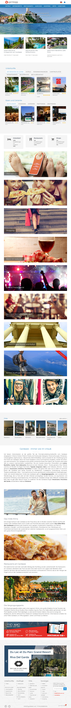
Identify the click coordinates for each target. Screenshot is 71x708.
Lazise (31, 693)
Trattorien (41, 104)
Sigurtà (36, 610)
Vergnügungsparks (21, 687)
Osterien (31, 104)
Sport (19, 698)
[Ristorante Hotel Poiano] (59, 113)
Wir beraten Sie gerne (15, 72)
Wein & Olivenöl (21, 691)
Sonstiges (61, 6)
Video (43, 691)
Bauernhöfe (24, 74)
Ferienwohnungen (40, 72)
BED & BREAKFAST (37, 74)
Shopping (47, 6)
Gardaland (7, 610)
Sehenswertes (21, 693)
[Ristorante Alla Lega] (12, 113)
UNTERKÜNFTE (17, 6)
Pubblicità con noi (59, 693)
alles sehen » (63, 418)
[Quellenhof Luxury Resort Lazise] (43, 84)
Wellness (20, 689)
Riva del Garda (33, 689)
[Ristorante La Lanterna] (28, 113)
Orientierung (45, 697)
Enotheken (51, 104)
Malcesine (32, 698)
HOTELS (28, 72)
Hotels (7, 6)
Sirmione (32, 691)
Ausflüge (38, 6)
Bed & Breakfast (9, 695)
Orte (54, 6)
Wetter (43, 683)
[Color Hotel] (12, 84)
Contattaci (57, 695)
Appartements (12, 74)
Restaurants (28, 6)
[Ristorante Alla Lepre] (43, 113)
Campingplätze (55, 72)
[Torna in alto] (66, 703)
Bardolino (32, 683)
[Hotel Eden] (59, 84)
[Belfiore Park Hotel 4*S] (28, 84)
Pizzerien (22, 104)
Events (43, 689)
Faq (55, 691)
